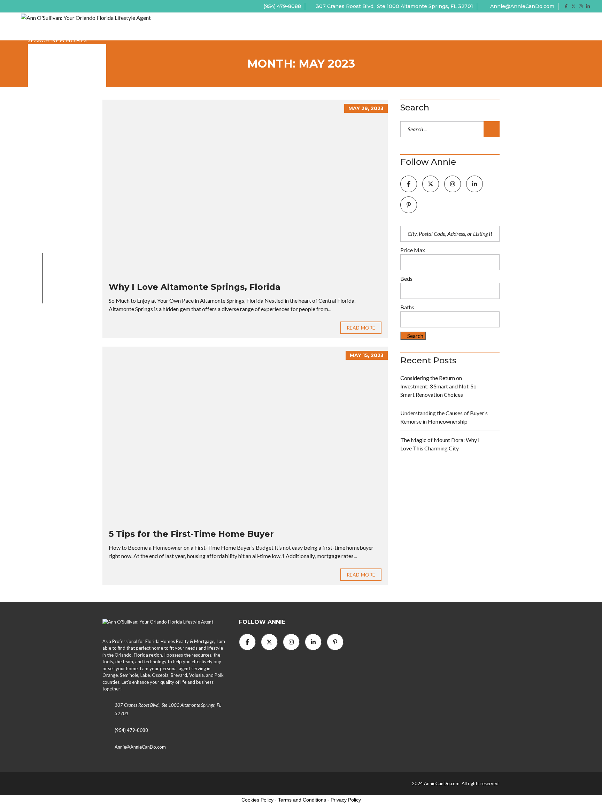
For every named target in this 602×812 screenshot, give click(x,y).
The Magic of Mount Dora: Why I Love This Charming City (440, 443)
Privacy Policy (346, 800)
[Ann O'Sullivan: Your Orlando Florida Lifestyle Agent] (86, 17)
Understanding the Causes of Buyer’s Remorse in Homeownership (444, 417)
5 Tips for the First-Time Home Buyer (191, 534)
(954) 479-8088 (281, 6)
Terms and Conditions (302, 800)
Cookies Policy (257, 800)
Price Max (412, 250)
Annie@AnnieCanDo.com (521, 6)
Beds (406, 278)
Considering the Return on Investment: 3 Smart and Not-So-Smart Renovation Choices (439, 386)
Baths (407, 307)
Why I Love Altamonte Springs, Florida (194, 287)
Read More (361, 328)
